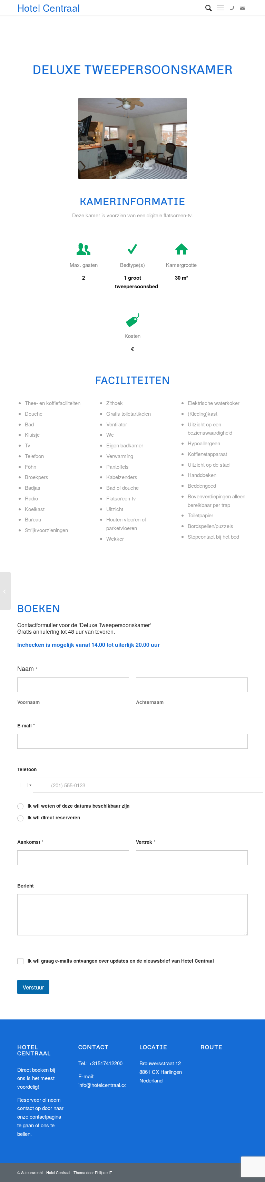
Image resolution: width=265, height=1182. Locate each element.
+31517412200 (105, 1063)
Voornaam (28, 702)
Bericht (25, 885)
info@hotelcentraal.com (104, 1084)
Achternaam (150, 702)
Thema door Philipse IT (92, 1172)
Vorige (94, 138)
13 (149, 171)
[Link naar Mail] (242, 8)
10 (132, 171)
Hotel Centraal (48, 7)
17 (171, 171)
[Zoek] (205, 7)
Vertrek (145, 842)
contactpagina (45, 1116)
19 (182, 171)
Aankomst (30, 842)
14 (154, 171)
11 (138, 171)
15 (160, 171)
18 (176, 171)
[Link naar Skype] (232, 8)
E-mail (26, 725)
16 (165, 171)
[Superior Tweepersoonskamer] (5, 591)
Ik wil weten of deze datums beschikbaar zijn (78, 806)
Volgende (171, 138)
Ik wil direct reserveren (54, 818)
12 (143, 171)
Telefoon (27, 769)
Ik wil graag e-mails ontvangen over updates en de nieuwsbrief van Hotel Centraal (121, 961)
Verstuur (33, 987)
